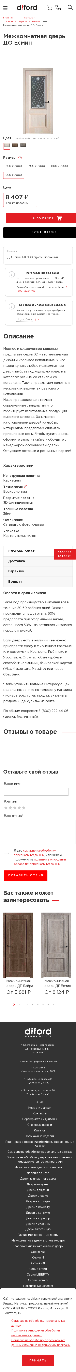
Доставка (16, 561)
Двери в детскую (38, 1213)
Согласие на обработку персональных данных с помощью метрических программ (39, 1159)
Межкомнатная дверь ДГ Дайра (19, 984)
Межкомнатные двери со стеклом (38, 1167)
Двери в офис (38, 1196)
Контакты (39, 1113)
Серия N (38, 1257)
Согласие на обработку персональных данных (39, 1152)
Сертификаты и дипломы (39, 1119)
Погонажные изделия (39, 1136)
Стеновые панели (39, 1125)
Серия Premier (38, 1280)
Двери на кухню (38, 1184)
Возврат (15, 581)
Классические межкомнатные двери (38, 1246)
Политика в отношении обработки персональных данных (39, 1144)
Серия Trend (38, 1269)
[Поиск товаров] (70, 8)
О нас (40, 1102)
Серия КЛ (38, 1263)
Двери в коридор (38, 1218)
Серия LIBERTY (38, 1275)
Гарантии (16, 571)
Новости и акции (39, 1108)
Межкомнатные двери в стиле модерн (37, 1240)
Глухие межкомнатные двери (38, 1235)
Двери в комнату (38, 1207)
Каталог (39, 1130)
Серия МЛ (38, 1252)
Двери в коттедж (38, 1201)
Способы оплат (21, 551)
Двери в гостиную (38, 1229)
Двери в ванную (38, 1173)
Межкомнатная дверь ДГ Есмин (57, 984)
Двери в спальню (38, 1224)
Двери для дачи (38, 1190)
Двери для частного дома (38, 1179)
